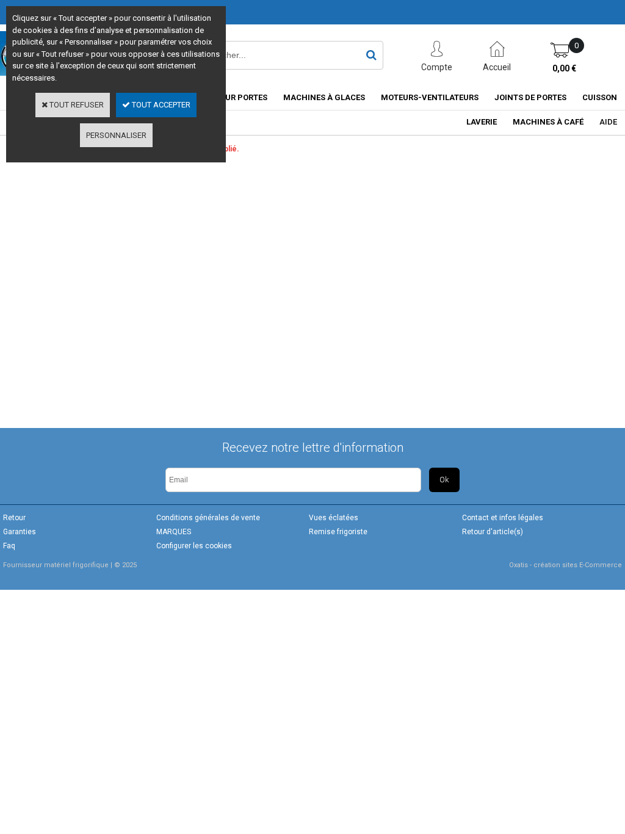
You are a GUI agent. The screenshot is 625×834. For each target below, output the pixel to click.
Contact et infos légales (502, 517)
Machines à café (548, 121)
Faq (9, 546)
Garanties (19, 532)
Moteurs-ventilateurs (430, 97)
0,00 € (564, 68)
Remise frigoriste (338, 532)
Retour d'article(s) (492, 532)
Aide (608, 121)
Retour (14, 517)
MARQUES (173, 532)
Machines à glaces (324, 97)
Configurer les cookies (194, 546)
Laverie (481, 121)
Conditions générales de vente (208, 517)
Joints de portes (530, 97)
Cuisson (599, 97)
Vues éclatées (333, 517)
